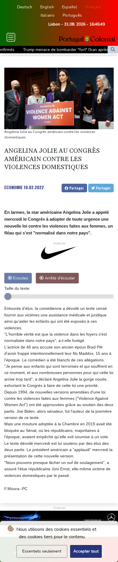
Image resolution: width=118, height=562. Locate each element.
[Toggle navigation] (11, 37)
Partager (76, 187)
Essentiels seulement (41, 551)
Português (72, 15)
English (47, 7)
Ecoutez (20, 278)
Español (69, 7)
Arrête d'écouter (59, 278)
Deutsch (24, 7)
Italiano (48, 15)
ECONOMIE (13, 187)
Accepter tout (86, 551)
